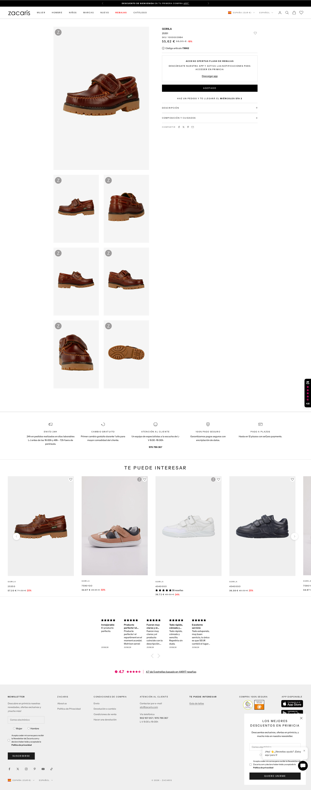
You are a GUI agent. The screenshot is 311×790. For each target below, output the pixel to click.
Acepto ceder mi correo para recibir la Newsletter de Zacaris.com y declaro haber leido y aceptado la (277, 764)
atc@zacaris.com (149, 707)
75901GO (87, 585)
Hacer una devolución (105, 719)
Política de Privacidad (69, 708)
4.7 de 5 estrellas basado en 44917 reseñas (171, 671)
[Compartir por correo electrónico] (192, 127)
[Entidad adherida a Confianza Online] (253, 705)
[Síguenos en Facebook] (9, 769)
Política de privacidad (263, 767)
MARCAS (88, 12)
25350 (11, 586)
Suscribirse (21, 756)
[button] (153, 656)
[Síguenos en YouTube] (43, 769)
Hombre (34, 728)
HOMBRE (57, 12)
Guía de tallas (196, 703)
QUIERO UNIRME (275, 776)
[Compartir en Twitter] (183, 127)
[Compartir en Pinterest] (188, 127)
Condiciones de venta (105, 714)
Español (264, 12)
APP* (186, 3)
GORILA (167, 28)
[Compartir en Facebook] (179, 127)
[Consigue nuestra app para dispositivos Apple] (292, 703)
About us (62, 703)
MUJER (41, 12)
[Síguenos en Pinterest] (34, 769)
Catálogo (140, 12)
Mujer (19, 728)
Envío (96, 703)
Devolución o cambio (105, 708)
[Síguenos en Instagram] (26, 769)
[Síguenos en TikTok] (51, 769)
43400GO (161, 586)
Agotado (209, 88)
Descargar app (210, 75)
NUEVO (104, 12)
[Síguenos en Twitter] (17, 769)
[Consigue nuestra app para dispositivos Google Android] (292, 713)
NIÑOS (73, 12)
